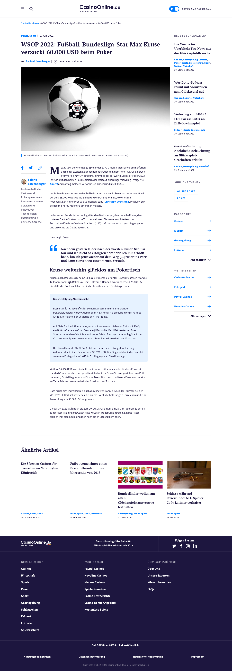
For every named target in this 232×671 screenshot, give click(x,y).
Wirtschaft (188, 66)
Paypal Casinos (94, 569)
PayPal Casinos (183, 297)
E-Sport (178, 130)
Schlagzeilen (29, 610)
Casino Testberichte (97, 596)
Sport (32, 35)
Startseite (26, 23)
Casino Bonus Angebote (100, 603)
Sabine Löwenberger (38, 61)
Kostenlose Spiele (96, 610)
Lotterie (203, 59)
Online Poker (186, 191)
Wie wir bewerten (159, 582)
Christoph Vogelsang (117, 201)
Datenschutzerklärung (92, 656)
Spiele (185, 63)
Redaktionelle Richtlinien (148, 656)
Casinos (178, 59)
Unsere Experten (158, 575)
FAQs (151, 589)
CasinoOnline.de (184, 277)
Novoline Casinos (184, 306)
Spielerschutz (196, 63)
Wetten (178, 66)
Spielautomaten (95, 589)
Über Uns (154, 569)
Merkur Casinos (94, 582)
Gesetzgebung (190, 59)
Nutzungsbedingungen (37, 656)
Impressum (197, 656)
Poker (36, 23)
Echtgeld (179, 287)
